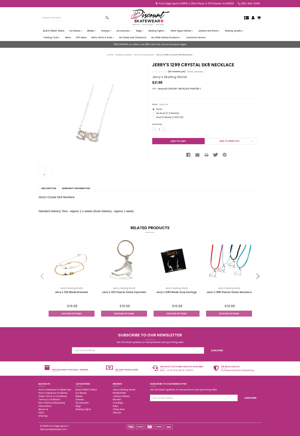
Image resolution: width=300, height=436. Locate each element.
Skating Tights (156, 30)
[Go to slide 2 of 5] (258, 276)
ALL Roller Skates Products (165, 37)
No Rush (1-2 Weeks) (167, 113)
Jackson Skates (121, 396)
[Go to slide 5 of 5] (42, 276)
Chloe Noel (119, 409)
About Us (43, 409)
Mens (68, 37)
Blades (91, 30)
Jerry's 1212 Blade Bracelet (71, 292)
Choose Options (71, 313)
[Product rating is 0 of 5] (160, 71)
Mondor (117, 399)
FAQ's (41, 412)
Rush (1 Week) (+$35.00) (170, 117)
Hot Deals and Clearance (132, 37)
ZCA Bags (118, 402)
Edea (115, 406)
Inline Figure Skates (181, 30)
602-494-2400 (250, 3)
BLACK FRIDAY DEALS (53, 30)
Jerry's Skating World (124, 389)
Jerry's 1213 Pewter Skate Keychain (124, 292)
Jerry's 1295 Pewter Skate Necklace (229, 292)
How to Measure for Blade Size (54, 389)
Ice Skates (75, 30)
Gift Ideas (81, 37)
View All (117, 412)
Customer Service (196, 37)
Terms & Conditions (49, 399)
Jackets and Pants (208, 30)
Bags (139, 30)
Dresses (105, 30)
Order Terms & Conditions (52, 396)
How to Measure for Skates (53, 392)
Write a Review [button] (195, 71)
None (159, 109)
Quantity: (157, 124)
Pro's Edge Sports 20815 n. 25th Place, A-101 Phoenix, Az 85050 (196, 3)
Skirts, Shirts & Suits (102, 37)
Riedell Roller (119, 392)
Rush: (160, 104)
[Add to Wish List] (75, 282)
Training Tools (51, 37)
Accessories (123, 30)
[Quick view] (67, 282)
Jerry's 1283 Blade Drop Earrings (176, 292)
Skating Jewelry (233, 30)
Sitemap (43, 415)
